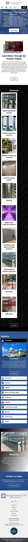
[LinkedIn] (12, 501)
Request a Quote (14, 485)
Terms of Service (14, 511)
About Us (14, 513)
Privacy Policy (14, 515)
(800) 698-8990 (15, 523)
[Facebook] (15, 501)
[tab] (14, 357)
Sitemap (14, 509)
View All (14, 79)
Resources (14, 507)
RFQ (24, 7)
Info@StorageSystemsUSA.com (15, 524)
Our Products (14, 30)
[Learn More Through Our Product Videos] (14, 46)
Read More (14, 373)
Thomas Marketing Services (16, 540)
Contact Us (14, 505)
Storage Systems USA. (10, 539)
